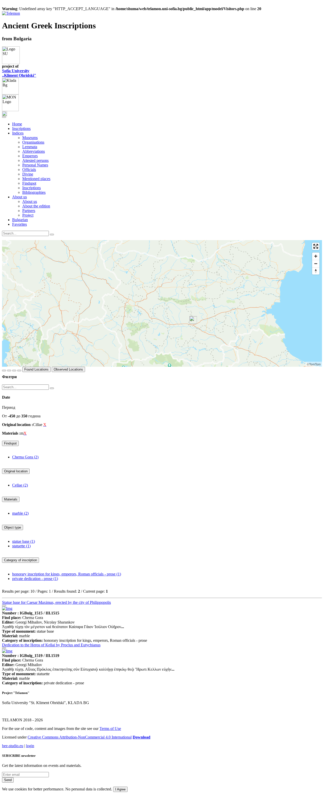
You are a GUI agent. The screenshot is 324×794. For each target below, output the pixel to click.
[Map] (162, 303)
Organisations (33, 142)
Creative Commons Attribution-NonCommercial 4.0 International (80, 737)
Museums (30, 137)
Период (8, 407)
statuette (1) (21, 546)
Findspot (29, 183)
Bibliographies (34, 192)
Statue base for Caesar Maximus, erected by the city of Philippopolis (56, 602)
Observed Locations (68, 369)
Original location (16, 471)
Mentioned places (36, 179)
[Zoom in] (315, 256)
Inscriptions (21, 128)
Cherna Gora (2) (25, 457)
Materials (10, 499)
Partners (28, 210)
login (30, 746)
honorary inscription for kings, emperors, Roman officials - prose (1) (66, 574)
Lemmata (29, 147)
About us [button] (19, 197)
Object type (12, 527)
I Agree (120, 789)
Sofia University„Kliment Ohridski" (19, 73)
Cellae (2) (20, 485)
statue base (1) (23, 541)
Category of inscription (20, 560)
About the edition (36, 206)
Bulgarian (20, 220)
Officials (29, 169)
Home (17, 124)
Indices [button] (18, 133)
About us (29, 201)
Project (27, 215)
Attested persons (35, 160)
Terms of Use (110, 728)
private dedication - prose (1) (35, 578)
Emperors (30, 156)
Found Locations (36, 369)
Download (141, 737)
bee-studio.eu (12, 746)
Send (8, 780)
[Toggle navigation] (4, 117)
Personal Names (35, 165)
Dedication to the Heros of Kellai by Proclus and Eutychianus (51, 645)
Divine (27, 174)
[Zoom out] (315, 263)
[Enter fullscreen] (315, 246)
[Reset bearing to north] (315, 271)
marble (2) (20, 513)
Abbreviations (33, 151)
